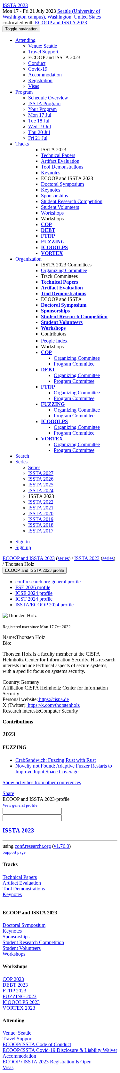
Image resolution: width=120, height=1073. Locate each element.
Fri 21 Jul (37, 138)
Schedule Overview (48, 97)
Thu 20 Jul (39, 132)
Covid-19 (37, 69)
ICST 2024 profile (33, 599)
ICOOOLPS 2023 (21, 1002)
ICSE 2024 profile (33, 593)
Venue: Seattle (42, 46)
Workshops (52, 213)
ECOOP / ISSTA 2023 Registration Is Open (47, 1061)
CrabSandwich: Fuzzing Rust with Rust (55, 760)
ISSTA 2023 (87, 558)
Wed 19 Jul (39, 126)
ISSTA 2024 (40, 490)
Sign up (23, 547)
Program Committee (74, 364)
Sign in (22, 541)
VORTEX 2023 (19, 1008)
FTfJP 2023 (14, 990)
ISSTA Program (44, 103)
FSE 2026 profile (32, 587)
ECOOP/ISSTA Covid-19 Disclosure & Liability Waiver (60, 1050)
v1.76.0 (61, 846)
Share (8, 793)
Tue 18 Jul (38, 120)
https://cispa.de (53, 699)
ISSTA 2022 (40, 502)
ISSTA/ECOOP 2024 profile (44, 604)
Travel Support (43, 51)
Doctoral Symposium (62, 184)
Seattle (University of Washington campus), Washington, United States (52, 14)
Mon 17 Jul (39, 115)
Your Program (42, 109)
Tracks (22, 143)
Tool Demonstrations (62, 167)
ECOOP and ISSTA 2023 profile (34, 570)
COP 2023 (13, 979)
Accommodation (45, 74)
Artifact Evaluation (60, 161)
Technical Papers (58, 155)
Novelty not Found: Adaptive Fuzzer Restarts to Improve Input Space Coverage (63, 768)
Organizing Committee (64, 270)
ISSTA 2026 (40, 479)
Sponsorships (54, 195)
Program (24, 92)
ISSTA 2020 (40, 513)
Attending (25, 40)
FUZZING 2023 (19, 996)
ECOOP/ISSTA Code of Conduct (37, 1044)
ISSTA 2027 (40, 473)
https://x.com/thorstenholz (53, 705)
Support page (14, 852)
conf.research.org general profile (48, 581)
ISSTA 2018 (40, 525)
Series (34, 467)
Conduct (36, 63)
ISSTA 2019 (40, 519)
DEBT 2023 (15, 985)
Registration (40, 80)
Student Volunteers (60, 207)
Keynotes (50, 172)
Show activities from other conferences (42, 782)
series (63, 558)
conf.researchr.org (33, 846)
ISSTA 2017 (40, 530)
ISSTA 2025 (40, 484)
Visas (33, 86)
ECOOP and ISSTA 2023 (61, 22)
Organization (28, 259)
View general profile (20, 805)
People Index (54, 340)
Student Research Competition (71, 201)
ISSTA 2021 (40, 507)
